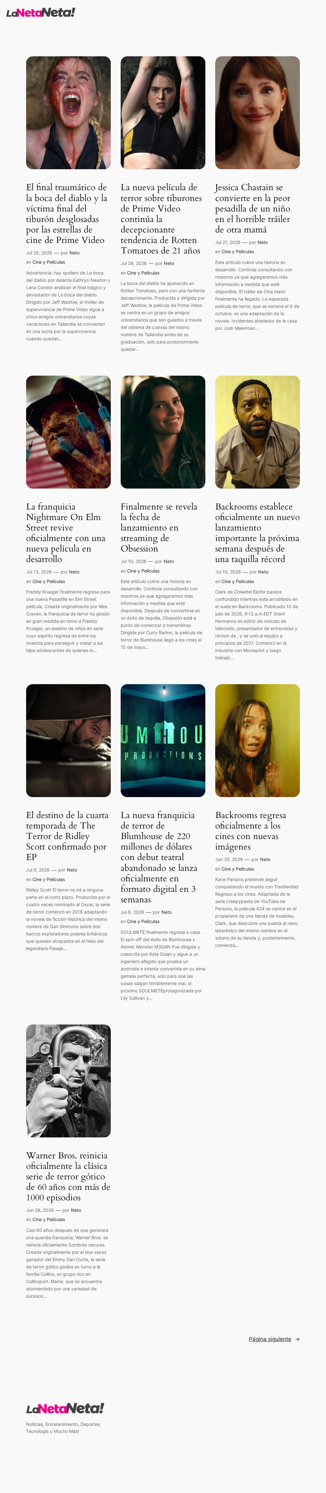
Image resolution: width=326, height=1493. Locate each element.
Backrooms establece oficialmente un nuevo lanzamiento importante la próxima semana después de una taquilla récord (257, 533)
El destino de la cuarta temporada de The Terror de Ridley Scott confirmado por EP (67, 836)
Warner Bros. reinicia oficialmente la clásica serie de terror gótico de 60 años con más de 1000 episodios (68, 1176)
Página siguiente (274, 1339)
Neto (74, 252)
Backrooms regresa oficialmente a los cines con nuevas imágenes (250, 831)
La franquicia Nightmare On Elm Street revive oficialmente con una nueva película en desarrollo (65, 533)
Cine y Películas (48, 262)
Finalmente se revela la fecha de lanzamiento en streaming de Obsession (159, 528)
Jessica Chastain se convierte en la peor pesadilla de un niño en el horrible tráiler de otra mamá (252, 208)
